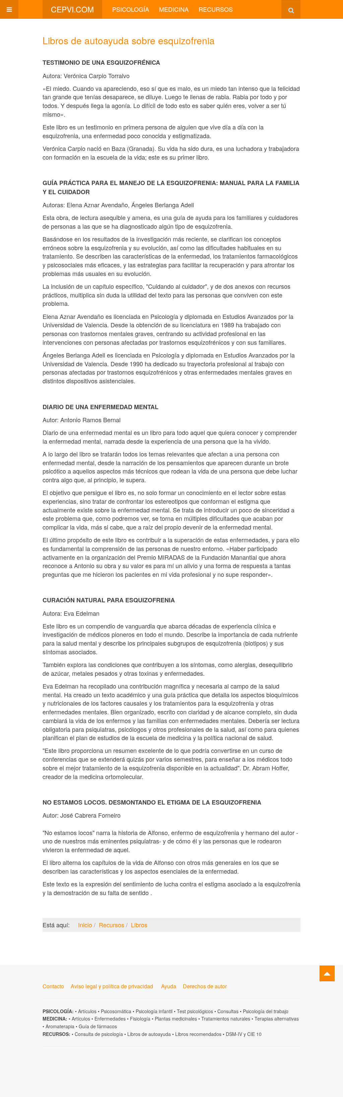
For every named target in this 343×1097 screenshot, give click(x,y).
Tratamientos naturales (225, 1018)
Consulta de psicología (99, 1034)
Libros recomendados (198, 1034)
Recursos (216, 9)
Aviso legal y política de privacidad (112, 986)
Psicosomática (116, 1011)
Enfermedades (110, 1018)
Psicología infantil (154, 1011)
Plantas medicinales (176, 1018)
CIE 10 (254, 1034)
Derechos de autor (205, 986)
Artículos (87, 1011)
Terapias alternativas (277, 1018)
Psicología (130, 9)
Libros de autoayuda (149, 1034)
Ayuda (168, 986)
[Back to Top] (327, 974)
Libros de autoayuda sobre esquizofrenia (129, 40)
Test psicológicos (195, 1011)
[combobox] (291, 9)
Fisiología (140, 1018)
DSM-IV (234, 1034)
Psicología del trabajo (265, 1011)
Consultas (227, 1011)
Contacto (53, 986)
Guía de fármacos (98, 1026)
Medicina (174, 9)
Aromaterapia (60, 1026)
